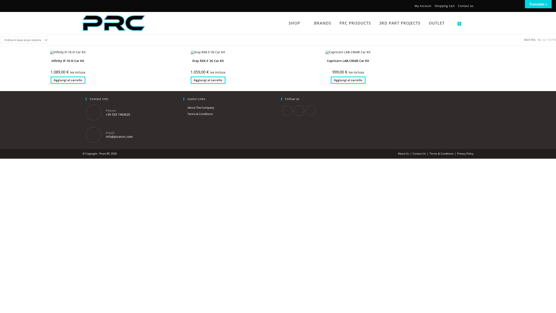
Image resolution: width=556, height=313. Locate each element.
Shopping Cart (445, 6)
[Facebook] (85, 6)
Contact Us (465, 6)
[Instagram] (91, 6)
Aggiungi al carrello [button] (68, 80)
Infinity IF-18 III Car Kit (67, 61)
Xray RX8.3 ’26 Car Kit (208, 61)
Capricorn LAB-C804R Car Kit (348, 61)
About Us (403, 153)
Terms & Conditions (200, 114)
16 (539, 40)
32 (544, 40)
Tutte (552, 40)
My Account (423, 6)
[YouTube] (97, 6)
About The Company (200, 108)
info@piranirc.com (119, 137)
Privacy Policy (465, 153)
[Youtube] (310, 110)
